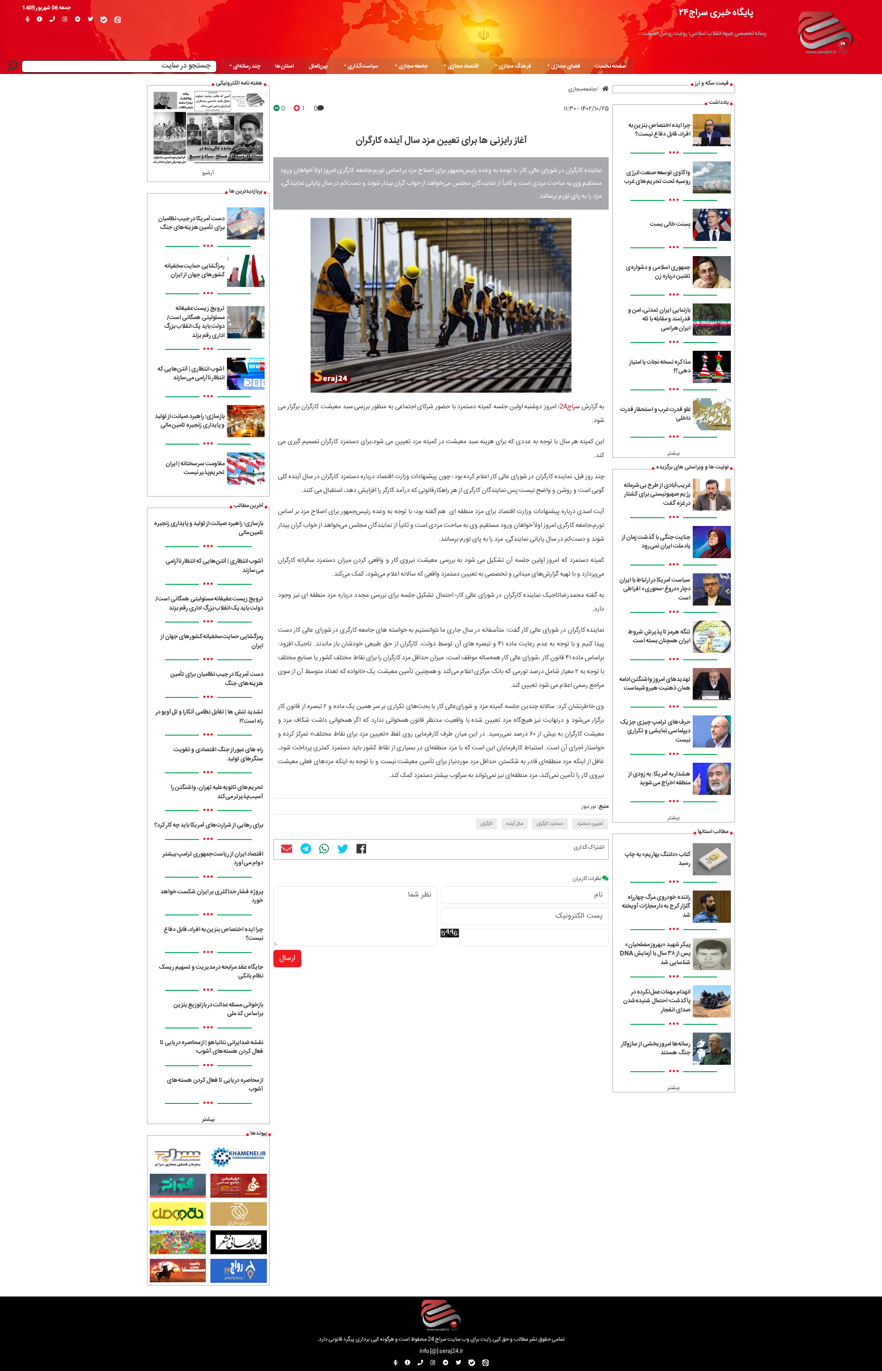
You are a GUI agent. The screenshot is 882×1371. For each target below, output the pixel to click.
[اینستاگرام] (65, 20)
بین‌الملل (318, 66)
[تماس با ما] (52, 20)
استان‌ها (284, 66)
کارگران (486, 824)
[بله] (104, 20)
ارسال (287, 958)
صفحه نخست (610, 66)
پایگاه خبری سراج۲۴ (716, 12)
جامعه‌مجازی (582, 89)
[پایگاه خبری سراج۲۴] (825, 31)
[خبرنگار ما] (27, 20)
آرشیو (208, 172)
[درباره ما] (39, 20)
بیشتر (673, 453)
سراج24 (570, 406)
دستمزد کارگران (550, 824)
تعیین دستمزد (590, 824)
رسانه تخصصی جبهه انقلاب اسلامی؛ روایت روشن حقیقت (704, 33)
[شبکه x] (90, 20)
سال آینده (514, 824)
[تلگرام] (77, 20)
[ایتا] (117, 20)
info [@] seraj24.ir (441, 1351)
